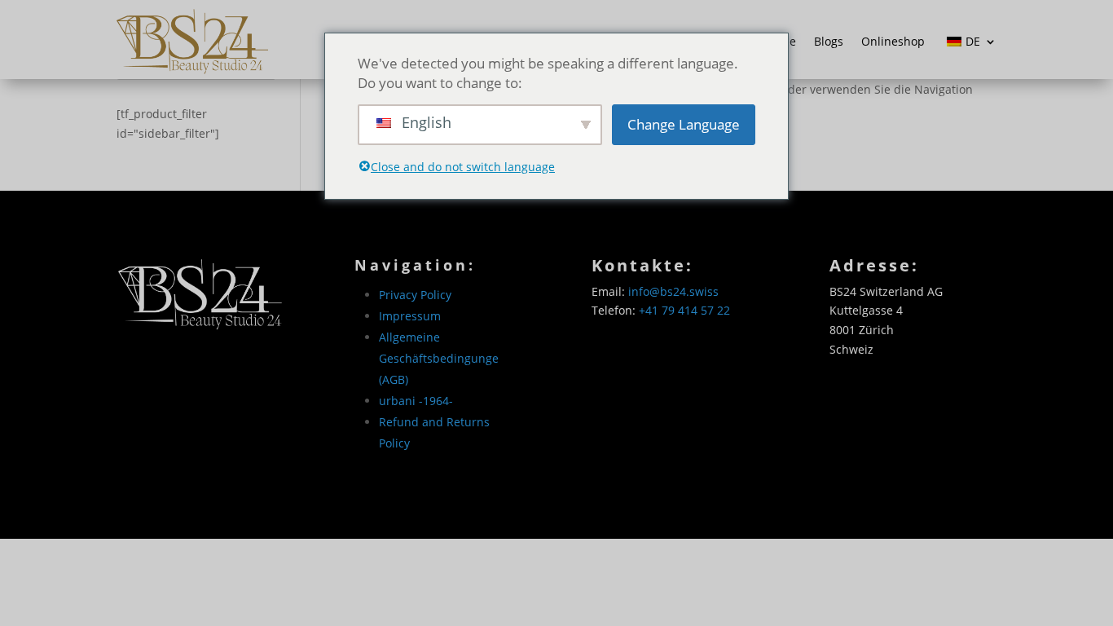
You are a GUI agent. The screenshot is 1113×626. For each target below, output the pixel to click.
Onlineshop (893, 41)
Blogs (828, 41)
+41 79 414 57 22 (684, 310)
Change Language (683, 124)
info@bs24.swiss (673, 291)
